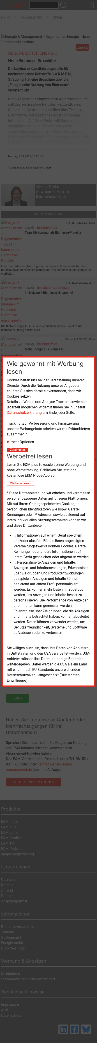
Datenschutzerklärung (24, 412)
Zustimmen (17, 449)
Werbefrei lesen (20, 483)
